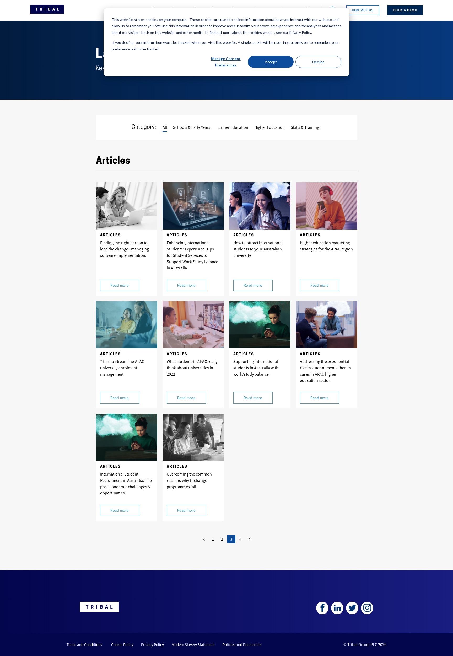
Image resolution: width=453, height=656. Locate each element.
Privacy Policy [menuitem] (152, 644)
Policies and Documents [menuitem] (242, 644)
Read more (119, 286)
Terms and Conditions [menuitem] (84, 644)
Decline (318, 62)
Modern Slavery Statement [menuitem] (193, 644)
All (165, 127)
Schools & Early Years (191, 127)
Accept (271, 62)
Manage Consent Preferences (226, 61)
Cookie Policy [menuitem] (122, 644)
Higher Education (269, 127)
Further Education (232, 127)
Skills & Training (305, 127)
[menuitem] (362, 10)
